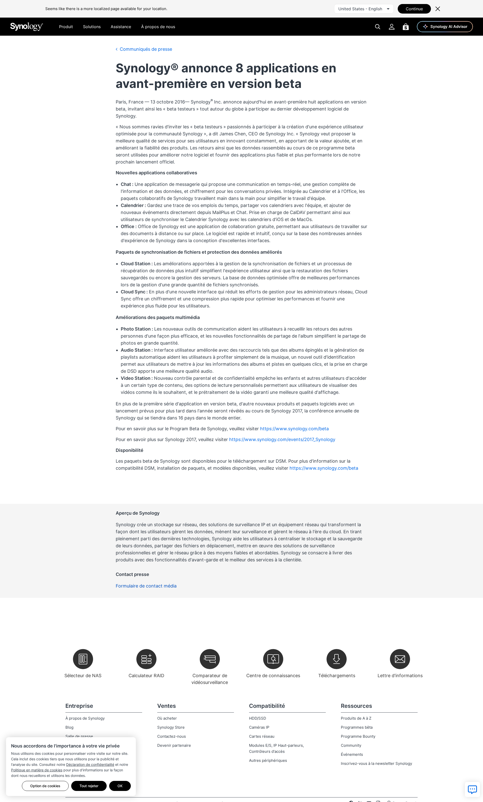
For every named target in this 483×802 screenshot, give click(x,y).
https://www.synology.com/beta (294, 428)
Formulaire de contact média (146, 586)
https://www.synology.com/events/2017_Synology (282, 439)
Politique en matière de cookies (36, 770)
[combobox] (364, 9)
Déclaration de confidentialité (90, 764)
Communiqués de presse (145, 49)
